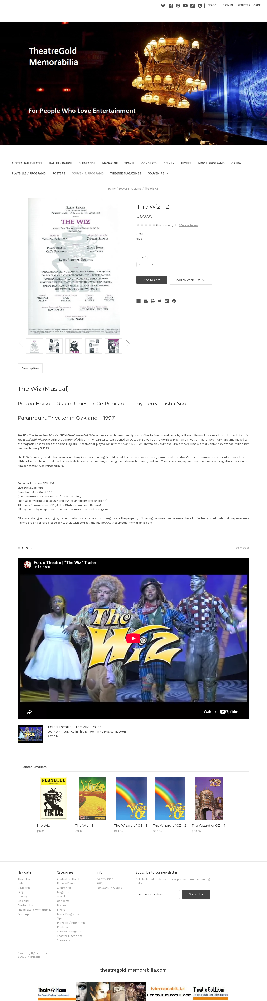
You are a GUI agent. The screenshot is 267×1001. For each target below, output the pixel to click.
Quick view (52, 795)
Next (127, 343)
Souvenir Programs (88, 173)
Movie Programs (211, 163)
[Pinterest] (178, 6)
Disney (168, 163)
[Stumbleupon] (200, 6)
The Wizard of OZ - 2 (169, 826)
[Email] (146, 301)
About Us (24, 879)
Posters (58, 173)
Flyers (186, 163)
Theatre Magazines (125, 173)
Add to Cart (92, 802)
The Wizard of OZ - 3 (130, 826)
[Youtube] (185, 6)
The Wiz (43, 826)
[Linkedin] (167, 301)
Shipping (24, 901)
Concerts (149, 163)
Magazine (110, 163)
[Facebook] (171, 6)
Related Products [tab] (34, 767)
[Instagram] (192, 6)
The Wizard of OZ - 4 (208, 826)
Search (213, 5)
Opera (236, 163)
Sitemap (23, 914)
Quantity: (142, 257)
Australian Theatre (27, 163)
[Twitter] (163, 6)
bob (20, 883)
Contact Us (25, 905)
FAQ (20, 892)
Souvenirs (156, 173)
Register (243, 5)
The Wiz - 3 (84, 826)
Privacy (23, 896)
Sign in (228, 5)
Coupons (24, 888)
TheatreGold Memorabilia (35, 909)
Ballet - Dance (60, 163)
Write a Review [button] (188, 225)
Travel (130, 163)
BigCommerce (39, 953)
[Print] (153, 301)
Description (30, 368)
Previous (20, 343)
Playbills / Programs (29, 173)
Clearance (87, 163)
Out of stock (53, 802)
